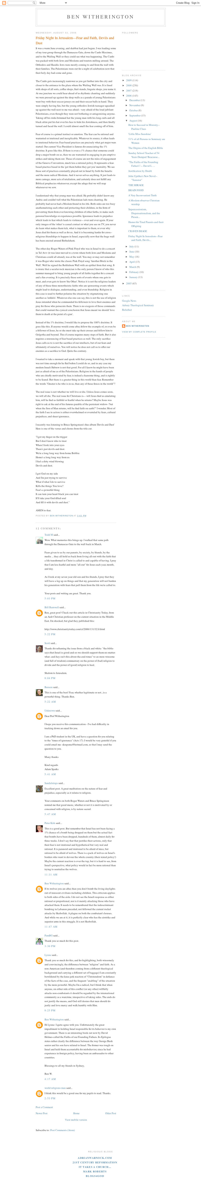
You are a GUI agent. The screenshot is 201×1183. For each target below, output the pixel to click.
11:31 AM (51, 874)
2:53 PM (50, 1098)
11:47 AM (51, 926)
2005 (129, 283)
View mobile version (76, 1119)
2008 (129, 85)
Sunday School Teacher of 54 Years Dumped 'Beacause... (143, 155)
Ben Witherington (100, 16)
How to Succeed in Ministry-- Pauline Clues (144, 127)
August (133, 120)
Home (76, 1113)
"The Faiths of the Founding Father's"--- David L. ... (143, 164)
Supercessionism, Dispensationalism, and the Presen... (144, 213)
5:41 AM (50, 774)
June (132, 251)
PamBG (49, 935)
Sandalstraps (51, 783)
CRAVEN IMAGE (137, 231)
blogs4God (95, 1176)
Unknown (50, 710)
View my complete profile (139, 332)
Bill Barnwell (52, 607)
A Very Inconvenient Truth (142, 195)
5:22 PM (50, 634)
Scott (47, 643)
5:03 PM (50, 598)
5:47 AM (50, 814)
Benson (49, 687)
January (133, 277)
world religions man (55, 1088)
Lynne (48, 955)
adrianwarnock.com (95, 1158)
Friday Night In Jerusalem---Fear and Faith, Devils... (145, 238)
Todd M (49, 534)
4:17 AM (50, 1079)
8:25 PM (50, 1010)
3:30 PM (50, 946)
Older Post (110, 1113)
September (135, 115)
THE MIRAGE (136, 185)
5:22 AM (50, 701)
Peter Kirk (50, 823)
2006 (129, 95)
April (132, 262)
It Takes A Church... (95, 1167)
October (133, 110)
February (134, 272)
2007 (129, 90)
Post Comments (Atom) (62, 1130)
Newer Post (42, 1113)
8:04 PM (50, 678)
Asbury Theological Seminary (138, 305)
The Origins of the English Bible (145, 148)
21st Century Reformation (95, 1162)
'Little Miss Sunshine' (139, 134)
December (135, 100)
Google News (129, 300)
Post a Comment (44, 1107)
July (131, 246)
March (133, 267)
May (132, 256)
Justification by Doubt (140, 171)
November (135, 105)
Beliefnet (127, 309)
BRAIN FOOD (135, 190)
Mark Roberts (95, 1171)
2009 (129, 80)
